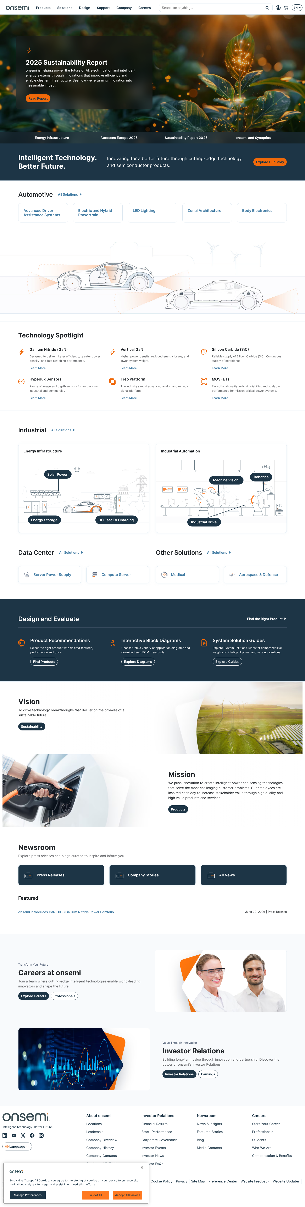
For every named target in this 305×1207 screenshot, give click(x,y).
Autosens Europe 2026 (119, 138)
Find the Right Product (265, 619)
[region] (76, 1183)
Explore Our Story (270, 162)
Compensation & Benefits (272, 1156)
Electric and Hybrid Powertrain (95, 212)
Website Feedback (255, 1181)
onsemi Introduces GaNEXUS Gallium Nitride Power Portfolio (66, 912)
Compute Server (116, 574)
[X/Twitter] (24, 1135)
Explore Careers (33, 996)
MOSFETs (220, 379)
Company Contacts (101, 1156)
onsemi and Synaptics (253, 138)
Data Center (36, 552)
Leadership (95, 1132)
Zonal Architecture (204, 210)
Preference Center (223, 1181)
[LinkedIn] (5, 1135)
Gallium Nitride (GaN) (48, 349)
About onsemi (98, 1115)
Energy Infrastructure (52, 138)
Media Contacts (209, 1148)
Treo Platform (133, 379)
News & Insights (209, 1124)
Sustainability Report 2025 (186, 138)
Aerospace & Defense (258, 574)
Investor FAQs (152, 1164)
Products (178, 809)
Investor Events (154, 1148)
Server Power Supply (52, 574)
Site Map (198, 1181)
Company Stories (143, 875)
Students (259, 1140)
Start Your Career (266, 1124)
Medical (178, 574)
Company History (100, 1148)
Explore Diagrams (138, 662)
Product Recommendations (60, 640)
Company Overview (101, 1140)
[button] (267, 8)
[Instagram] (41, 1135)
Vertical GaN (132, 349)
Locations (94, 1124)
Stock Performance (157, 1132)
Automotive (35, 194)
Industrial (32, 430)
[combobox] (210, 8)
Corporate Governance (160, 1140)
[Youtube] (14, 1135)
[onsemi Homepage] (17, 8)
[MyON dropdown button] (279, 7)
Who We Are (261, 1148)
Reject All (95, 1195)
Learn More (37, 368)
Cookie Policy (161, 1181)
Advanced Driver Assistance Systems (41, 212)
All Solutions (68, 194)
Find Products (44, 662)
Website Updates (286, 1181)
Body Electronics (257, 210)
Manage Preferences (27, 1195)
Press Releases (51, 875)
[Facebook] (33, 1135)
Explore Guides (227, 662)
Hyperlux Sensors (45, 379)
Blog (200, 1140)
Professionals (64, 996)
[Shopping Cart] (288, 7)
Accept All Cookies (127, 1195)
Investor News (153, 1156)
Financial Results (154, 1124)
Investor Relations (179, 1074)
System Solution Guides (239, 640)
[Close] (141, 1167)
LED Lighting (144, 210)
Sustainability (32, 726)
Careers (259, 1115)
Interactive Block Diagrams (151, 640)
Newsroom (206, 1115)
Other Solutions (179, 552)
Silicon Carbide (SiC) (230, 349)
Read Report (38, 98)
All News (227, 875)
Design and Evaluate (48, 619)
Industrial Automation (180, 451)
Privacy (182, 1181)
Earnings (208, 1074)
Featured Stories (210, 1132)
